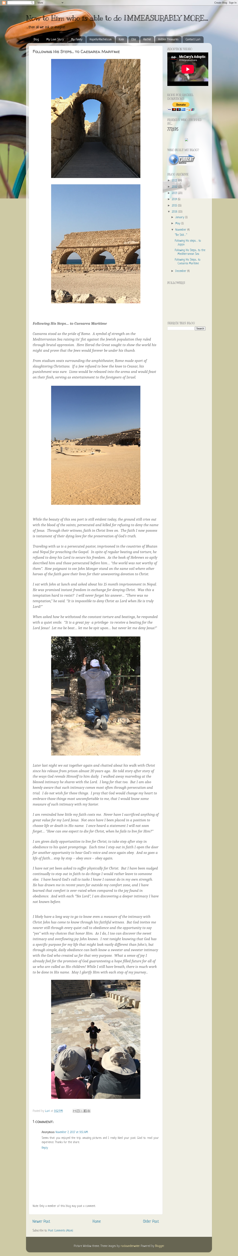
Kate (121, 39)
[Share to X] (81, 1111)
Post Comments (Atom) (60, 1230)
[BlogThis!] (78, 1111)
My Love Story (55, 39)
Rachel (147, 39)
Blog (36, 39)
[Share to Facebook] (85, 1111)
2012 (175, 187)
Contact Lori (193, 39)
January (180, 217)
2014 (175, 199)
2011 (175, 180)
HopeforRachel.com (101, 39)
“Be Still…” (181, 235)
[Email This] (74, 1111)
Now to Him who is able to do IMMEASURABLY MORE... (117, 18)
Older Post (151, 1222)
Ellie (133, 39)
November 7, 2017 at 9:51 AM (72, 1132)
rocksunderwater (130, 1246)
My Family (76, 39)
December (181, 271)
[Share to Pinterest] (89, 1111)
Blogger (159, 1246)
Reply (45, 1148)
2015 (175, 205)
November (181, 230)
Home (97, 1222)
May (178, 223)
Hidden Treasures (168, 39)
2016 (175, 212)
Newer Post (41, 1222)
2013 (175, 193)
